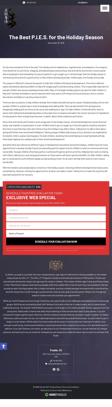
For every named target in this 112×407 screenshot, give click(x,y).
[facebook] (54, 369)
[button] (3, 346)
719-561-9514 (31, 2)
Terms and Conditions (70, 387)
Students (82, 2)
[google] (58, 369)
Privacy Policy (55, 387)
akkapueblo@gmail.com (57, 364)
